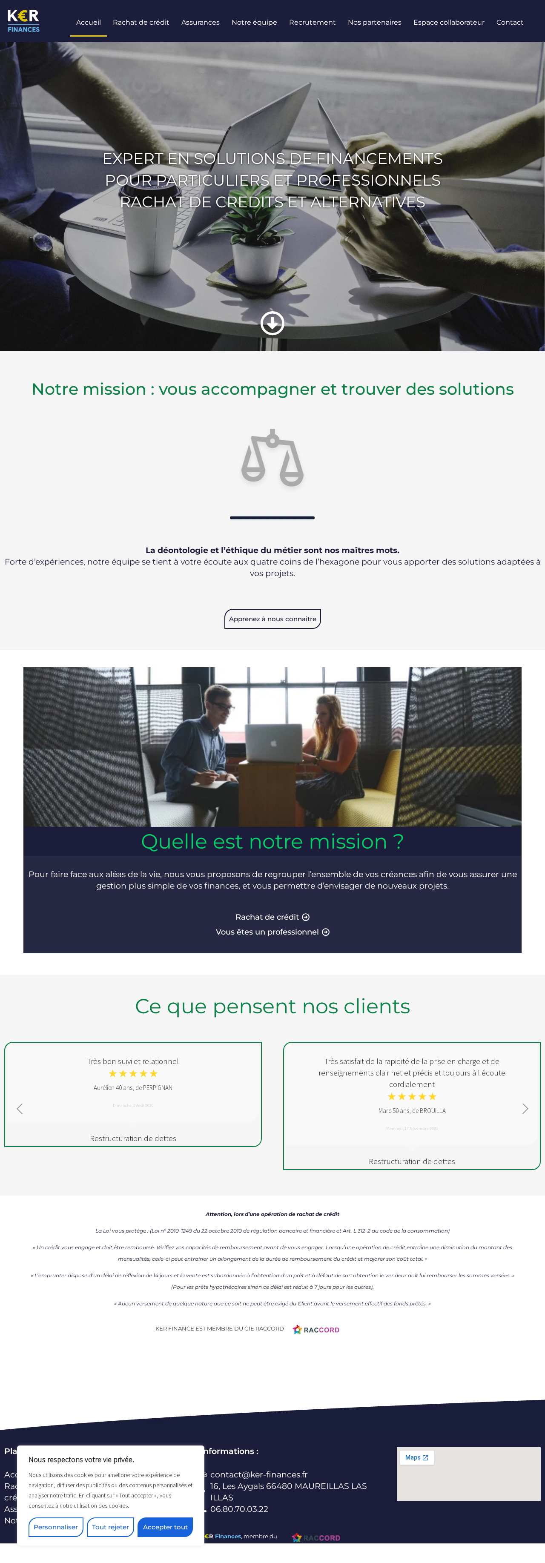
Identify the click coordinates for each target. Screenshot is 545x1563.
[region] (110, 1495)
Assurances (200, 22)
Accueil (88, 22)
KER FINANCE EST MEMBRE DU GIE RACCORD (219, 1328)
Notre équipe (254, 22)
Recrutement (312, 22)
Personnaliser (56, 1527)
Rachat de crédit (141, 22)
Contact (510, 22)
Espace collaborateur (449, 22)
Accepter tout (165, 1527)
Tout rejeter (110, 1527)
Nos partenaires (375, 22)
